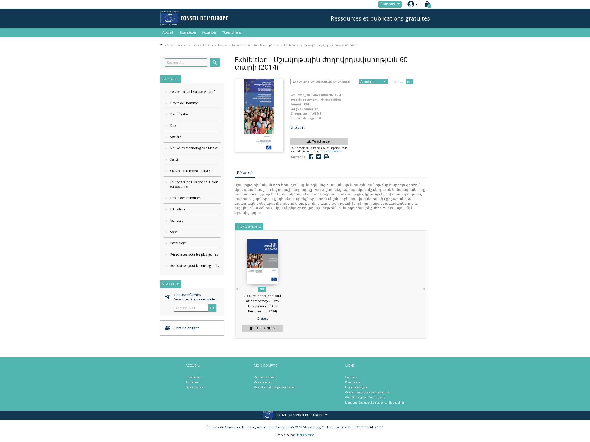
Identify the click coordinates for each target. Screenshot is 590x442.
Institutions (178, 243)
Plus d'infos (263, 328)
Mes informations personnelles (274, 387)
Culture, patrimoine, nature (190, 170)
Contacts (351, 377)
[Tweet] (318, 157)
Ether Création (305, 435)
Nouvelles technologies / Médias (194, 148)
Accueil (167, 32)
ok (212, 308)
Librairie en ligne (356, 387)
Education (177, 209)
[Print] (326, 157)
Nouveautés (187, 32)
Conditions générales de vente (365, 397)
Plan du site (352, 382)
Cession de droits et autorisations (367, 392)
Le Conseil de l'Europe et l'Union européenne (194, 184)
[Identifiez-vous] (410, 4)
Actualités (209, 32)
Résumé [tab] (245, 172)
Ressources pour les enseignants (194, 265)
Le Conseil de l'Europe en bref (192, 91)
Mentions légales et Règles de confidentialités (374, 402)
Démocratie (179, 114)
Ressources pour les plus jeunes (194, 254)
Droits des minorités (185, 198)
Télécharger (321, 141)
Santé (174, 159)
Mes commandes (265, 377)
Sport (174, 232)
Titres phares (232, 32)
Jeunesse (176, 220)
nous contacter (334, 151)
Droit (174, 125)
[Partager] (311, 157)
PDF (409, 81)
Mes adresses (263, 382)
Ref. (293, 95)
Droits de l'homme (184, 103)
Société (175, 137)
